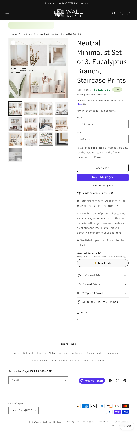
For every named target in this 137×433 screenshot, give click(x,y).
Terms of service (105, 422)
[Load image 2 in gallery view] (31, 108)
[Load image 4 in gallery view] (62, 108)
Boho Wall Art (41, 34)
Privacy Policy (59, 360)
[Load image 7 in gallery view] (46, 124)
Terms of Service (40, 360)
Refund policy (114, 352)
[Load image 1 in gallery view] (15, 108)
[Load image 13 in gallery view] (15, 155)
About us (75, 360)
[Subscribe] (64, 380)
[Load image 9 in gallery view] (15, 139)
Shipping (81, 94)
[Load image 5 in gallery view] (15, 124)
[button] (7, 13)
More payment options (103, 185)
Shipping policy (95, 352)
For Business (77, 352)
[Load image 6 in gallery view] (31, 124)
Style (79, 117)
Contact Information (94, 360)
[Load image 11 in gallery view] (46, 139)
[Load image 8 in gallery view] (62, 124)
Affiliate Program (58, 352)
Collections (25, 34)
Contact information (120, 425)
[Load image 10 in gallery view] (31, 139)
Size (79, 132)
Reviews (41, 352)
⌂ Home (12, 34)
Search (16, 352)
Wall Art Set (40, 422)
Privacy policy (88, 422)
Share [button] (84, 312)
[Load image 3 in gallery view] (46, 108)
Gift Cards (28, 352)
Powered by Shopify (54, 422)
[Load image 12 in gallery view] (62, 139)
